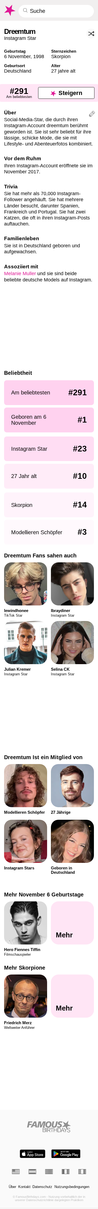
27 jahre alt (63, 71)
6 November (17, 56)
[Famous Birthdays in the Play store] (65, 1153)
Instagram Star (20, 38)
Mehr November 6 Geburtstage (44, 895)
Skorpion (61, 56)
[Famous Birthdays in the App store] (32, 1153)
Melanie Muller (20, 273)
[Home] (49, 1126)
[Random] (91, 33)
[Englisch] (16, 1171)
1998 (38, 56)
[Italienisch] (82, 1171)
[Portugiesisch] (49, 1171)
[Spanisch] (32, 1171)
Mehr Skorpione (24, 968)
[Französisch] (65, 1171)
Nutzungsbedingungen (71, 1187)
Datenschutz (42, 1187)
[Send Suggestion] (92, 114)
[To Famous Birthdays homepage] (9, 10)
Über (12, 1187)
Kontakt (24, 1187)
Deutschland (17, 71)
